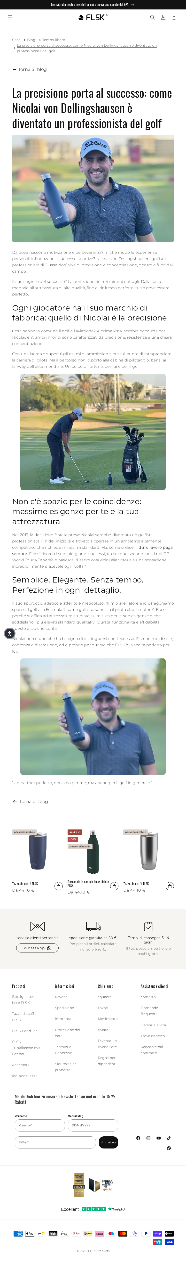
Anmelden (108, 1142)
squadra (104, 997)
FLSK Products (98, 1251)
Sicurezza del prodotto (66, 1067)
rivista (103, 1030)
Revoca (61, 997)
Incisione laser (24, 1076)
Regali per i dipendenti (107, 1061)
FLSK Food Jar (24, 1031)
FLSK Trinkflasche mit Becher (26, 1048)
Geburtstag (75, 1116)
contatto (148, 997)
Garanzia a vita (153, 1025)
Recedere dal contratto (152, 1050)
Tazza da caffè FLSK (25, 884)
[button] (10, 17)
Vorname (21, 1116)
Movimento (108, 1019)
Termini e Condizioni (64, 1050)
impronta (63, 1019)
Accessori (20, 1065)
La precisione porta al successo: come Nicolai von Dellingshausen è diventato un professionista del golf (87, 48)
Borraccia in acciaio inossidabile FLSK (88, 884)
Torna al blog (32, 69)
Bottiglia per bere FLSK (23, 999)
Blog (31, 40)
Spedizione (64, 1008)
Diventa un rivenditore (107, 1044)
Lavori (103, 1008)
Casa (16, 40)
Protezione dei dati (67, 1033)
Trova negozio (153, 1036)
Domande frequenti (149, 1011)
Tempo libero (53, 40)
